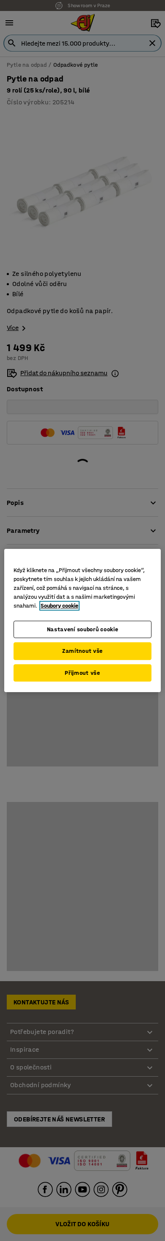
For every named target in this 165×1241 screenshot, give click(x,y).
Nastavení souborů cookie (82, 629)
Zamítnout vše (82, 651)
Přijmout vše (82, 672)
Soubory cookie (59, 605)
